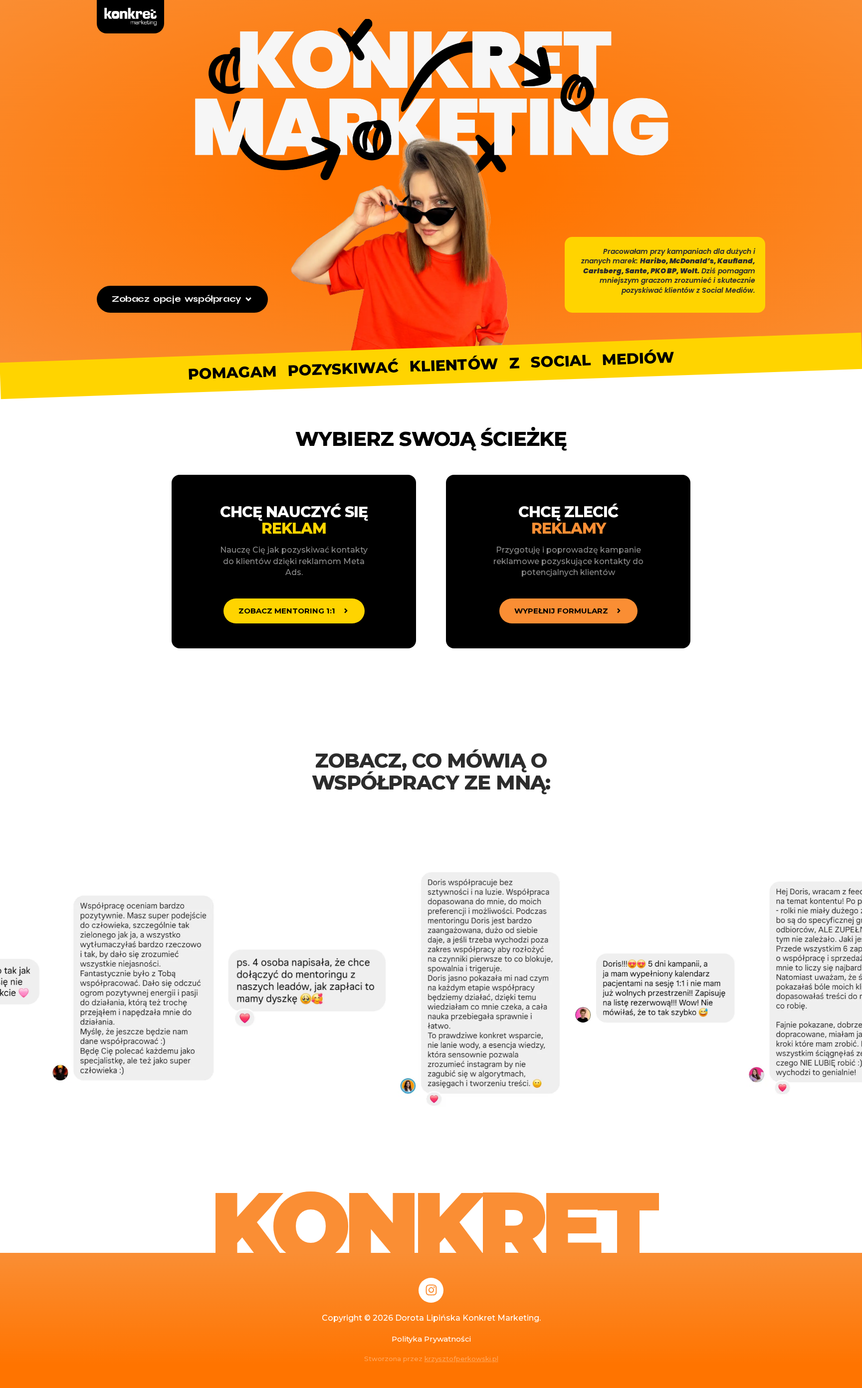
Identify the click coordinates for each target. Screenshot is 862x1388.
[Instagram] (431, 1290)
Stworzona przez (431, 1359)
